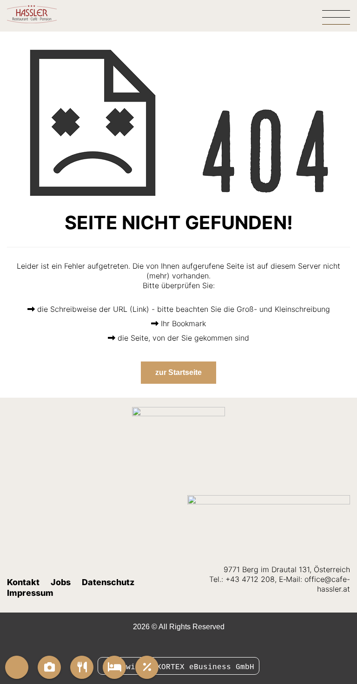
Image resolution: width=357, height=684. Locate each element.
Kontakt (23, 582)
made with (126, 667)
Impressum (30, 593)
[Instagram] (183, 644)
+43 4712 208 (250, 579)
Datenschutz (108, 582)
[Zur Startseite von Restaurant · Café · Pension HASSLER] (44, 14)
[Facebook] (173, 644)
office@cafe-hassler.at (327, 584)
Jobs (61, 582)
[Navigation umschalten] (336, 16)
